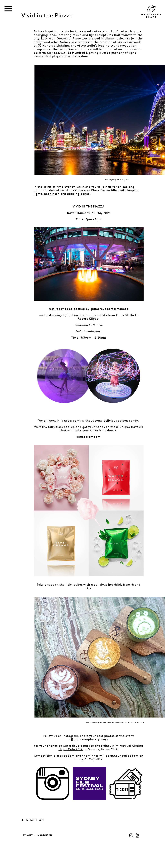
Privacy (28, 835)
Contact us (45, 835)
